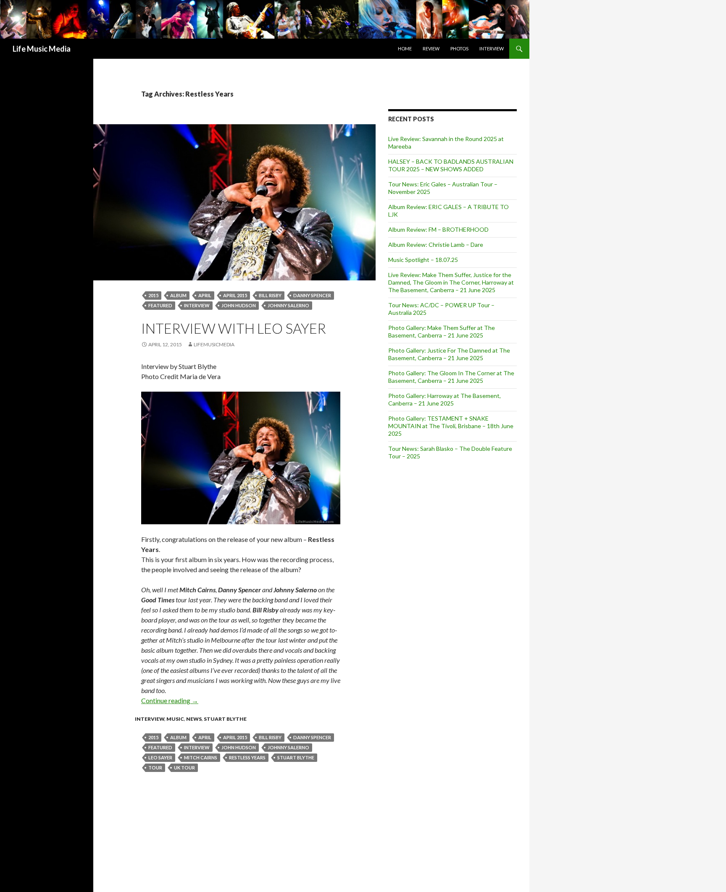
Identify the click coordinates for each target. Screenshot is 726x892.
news (194, 719)
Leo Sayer (160, 757)
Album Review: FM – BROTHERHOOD (438, 229)
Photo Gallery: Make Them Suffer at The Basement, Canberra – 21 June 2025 (441, 331)
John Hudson (238, 305)
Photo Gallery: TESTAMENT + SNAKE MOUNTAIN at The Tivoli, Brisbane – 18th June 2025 (450, 426)
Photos (459, 48)
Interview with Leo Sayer (233, 328)
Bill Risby (270, 295)
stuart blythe (295, 757)
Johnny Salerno (288, 305)
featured (160, 305)
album (178, 295)
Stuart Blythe (225, 719)
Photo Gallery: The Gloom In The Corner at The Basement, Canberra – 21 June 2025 (451, 376)
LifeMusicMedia (214, 344)
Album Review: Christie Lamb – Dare (435, 244)
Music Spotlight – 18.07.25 (423, 259)
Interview (491, 48)
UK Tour (184, 767)
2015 (153, 295)
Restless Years (247, 757)
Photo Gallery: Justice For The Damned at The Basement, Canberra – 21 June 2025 (449, 354)
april (204, 295)
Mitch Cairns (200, 757)
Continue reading (169, 700)
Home (405, 48)
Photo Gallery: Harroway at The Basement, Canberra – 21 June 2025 (444, 399)
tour (155, 767)
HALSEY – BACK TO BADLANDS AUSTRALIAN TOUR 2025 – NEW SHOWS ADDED (450, 165)
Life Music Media (42, 48)
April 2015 (235, 295)
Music (175, 719)
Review (431, 48)
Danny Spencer (312, 295)
